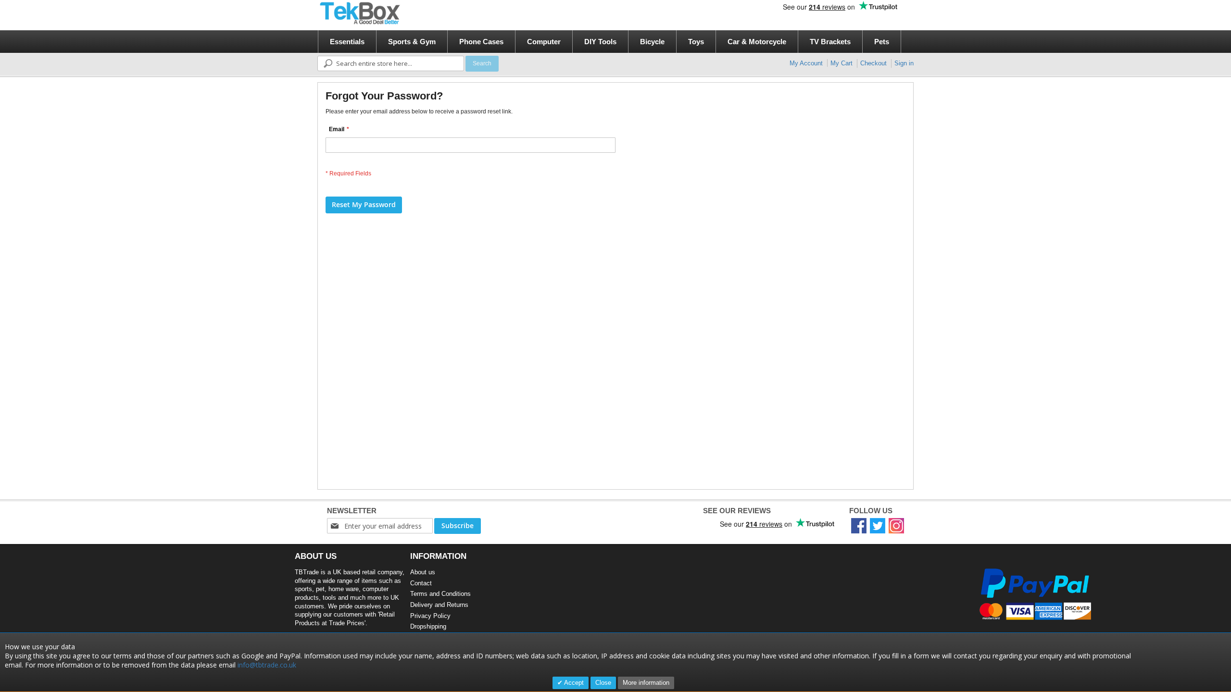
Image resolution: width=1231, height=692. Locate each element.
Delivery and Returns (439, 604)
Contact (421, 583)
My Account (806, 63)
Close (603, 682)
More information (646, 682)
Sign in (904, 63)
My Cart (841, 63)
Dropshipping (428, 626)
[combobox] (390, 63)
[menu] (618, 41)
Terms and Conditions (440, 593)
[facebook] (859, 525)
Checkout (873, 63)
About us (422, 572)
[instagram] (896, 525)
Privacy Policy (430, 615)
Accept (573, 682)
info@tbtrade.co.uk (267, 664)
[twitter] (877, 525)
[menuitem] (347, 41)
